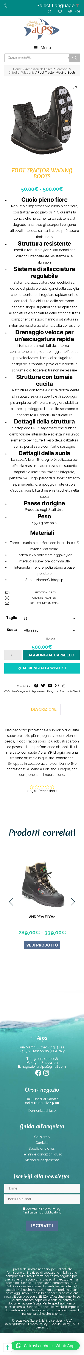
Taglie (11, 618)
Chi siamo (42, 1137)
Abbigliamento (37, 691)
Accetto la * (43, 1209)
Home (17, 69)
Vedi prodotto (23, 945)
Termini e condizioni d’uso (42, 1154)
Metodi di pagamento (42, 1160)
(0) (77, 11)
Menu (46, 47)
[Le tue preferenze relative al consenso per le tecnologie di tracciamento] (7, 1347)
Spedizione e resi (42, 1148)
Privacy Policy (51, 1209)
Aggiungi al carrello (51, 655)
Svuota (50, 638)
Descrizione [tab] (44, 709)
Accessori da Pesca (38, 69)
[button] (42, 668)
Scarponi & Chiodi (70, 691)
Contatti (42, 1143)
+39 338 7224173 (44, 1063)
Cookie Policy (60, 1324)
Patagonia (27, 72)
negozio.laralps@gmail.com (44, 1066)
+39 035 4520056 (44, 1059)
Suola (12, 630)
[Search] (74, 58)
